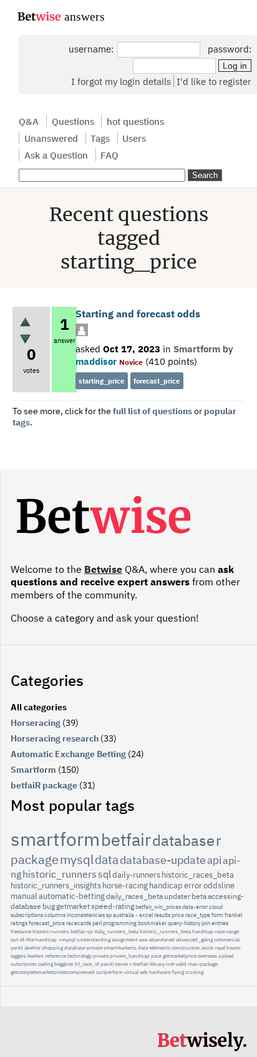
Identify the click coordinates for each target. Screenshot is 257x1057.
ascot (207, 948)
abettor (32, 948)
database (183, 840)
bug (48, 906)
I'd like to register (214, 81)
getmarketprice (179, 956)
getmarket (73, 906)
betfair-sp (81, 931)
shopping (52, 948)
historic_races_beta (198, 875)
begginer (64, 964)
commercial (227, 939)
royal (220, 948)
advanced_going (194, 939)
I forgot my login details (121, 81)
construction (186, 948)
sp (109, 914)
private (101, 956)
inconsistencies (86, 914)
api (214, 860)
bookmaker (152, 923)
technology (79, 956)
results (162, 914)
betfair (126, 839)
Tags (100, 138)
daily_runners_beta (116, 931)
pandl (107, 964)
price (178, 914)
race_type (197, 914)
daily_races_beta (134, 896)
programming (120, 923)
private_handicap (130, 956)
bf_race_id (87, 964)
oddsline (219, 885)
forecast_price (156, 381)
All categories (39, 707)
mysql (77, 859)
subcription (24, 964)
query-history (184, 923)
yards (17, 948)
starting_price (101, 381)
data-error (195, 906)
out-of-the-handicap (34, 939)
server (121, 964)
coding (45, 964)
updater (177, 896)
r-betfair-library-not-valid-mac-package (174, 964)
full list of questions (152, 411)
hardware (159, 972)
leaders (35, 956)
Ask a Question (56, 155)
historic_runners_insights (56, 885)
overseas (207, 956)
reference (55, 956)
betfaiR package (44, 785)
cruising (194, 972)
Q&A (29, 121)
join (205, 923)
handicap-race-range (215, 931)
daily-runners (136, 875)
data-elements (154, 948)
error (193, 885)
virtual (131, 972)
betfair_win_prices (158, 906)
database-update (163, 860)
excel (146, 914)
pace (156, 956)
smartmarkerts (120, 948)
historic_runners (59, 874)
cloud (216, 906)
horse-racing (125, 885)
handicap (166, 885)
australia (123, 914)
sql (104, 874)
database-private (83, 948)
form (217, 914)
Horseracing (36, 722)
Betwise (103, 569)
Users (134, 138)
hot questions (135, 121)
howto (233, 948)
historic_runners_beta (165, 931)
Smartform (196, 348)
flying (178, 972)
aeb (144, 972)
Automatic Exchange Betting (68, 754)
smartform (55, 838)
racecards (78, 923)
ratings (19, 923)
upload (226, 956)
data (107, 859)
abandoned (162, 939)
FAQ (109, 155)
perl (97, 923)
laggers (18, 956)
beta (199, 896)
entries (219, 923)
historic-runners (50, 931)
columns (54, 914)
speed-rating (112, 906)
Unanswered (51, 138)
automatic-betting (72, 896)
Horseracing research (55, 738)
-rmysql (66, 939)
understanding (93, 939)
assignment (125, 939)
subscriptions (27, 914)
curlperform (109, 972)
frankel (233, 914)
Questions (73, 121)
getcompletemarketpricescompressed (53, 972)
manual (24, 896)
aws (143, 939)
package (35, 859)
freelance (21, 931)
